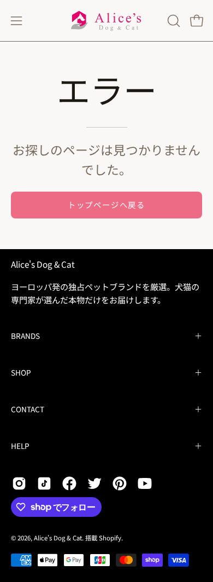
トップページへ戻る (106, 204)
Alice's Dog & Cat (43, 264)
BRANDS (25, 335)
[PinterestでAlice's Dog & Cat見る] (119, 483)
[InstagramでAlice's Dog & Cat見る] (19, 483)
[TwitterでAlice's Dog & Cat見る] (94, 483)
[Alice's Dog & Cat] (106, 20)
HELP (20, 445)
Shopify (110, 537)
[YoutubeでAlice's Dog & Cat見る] (145, 483)
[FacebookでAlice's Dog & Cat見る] (69, 483)
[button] (172, 20)
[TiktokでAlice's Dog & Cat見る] (44, 483)
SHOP (21, 372)
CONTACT (27, 409)
